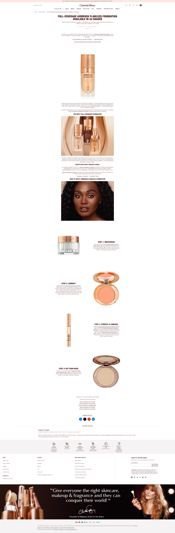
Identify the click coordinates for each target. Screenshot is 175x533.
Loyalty (126, 5)
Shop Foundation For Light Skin (87, 403)
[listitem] (59, 9)
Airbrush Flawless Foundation (102, 34)
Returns (39, 466)
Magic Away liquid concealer (110, 332)
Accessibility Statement (80, 477)
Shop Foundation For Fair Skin (87, 401)
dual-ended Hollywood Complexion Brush (108, 326)
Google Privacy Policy (59, 529)
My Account (40, 472)
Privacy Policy (6, 469)
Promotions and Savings (80, 472)
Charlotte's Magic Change (81, 474)
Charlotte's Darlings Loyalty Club (44, 474)
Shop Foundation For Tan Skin (87, 407)
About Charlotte (6, 463)
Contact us (136, 525)
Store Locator (6, 460)
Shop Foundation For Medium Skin (87, 405)
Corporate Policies (62, 527)
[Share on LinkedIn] (93, 419)
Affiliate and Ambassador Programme (83, 469)
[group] (55, 447)
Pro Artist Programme (79, 466)
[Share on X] (84, 419)
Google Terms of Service (70, 529)
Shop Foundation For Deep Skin (87, 409)
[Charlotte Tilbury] (87, 5)
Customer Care (40, 460)
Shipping (39, 463)
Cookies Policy (6, 472)
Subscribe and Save (79, 463)
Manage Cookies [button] (71, 527)
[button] (136, 5)
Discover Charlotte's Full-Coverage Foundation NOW (87, 41)
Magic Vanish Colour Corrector (73, 285)
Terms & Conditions (54, 527)
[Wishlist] (133, 5)
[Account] (130, 5)
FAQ (38, 469)
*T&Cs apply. (133, 469)
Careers (4, 466)
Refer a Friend (78, 460)
